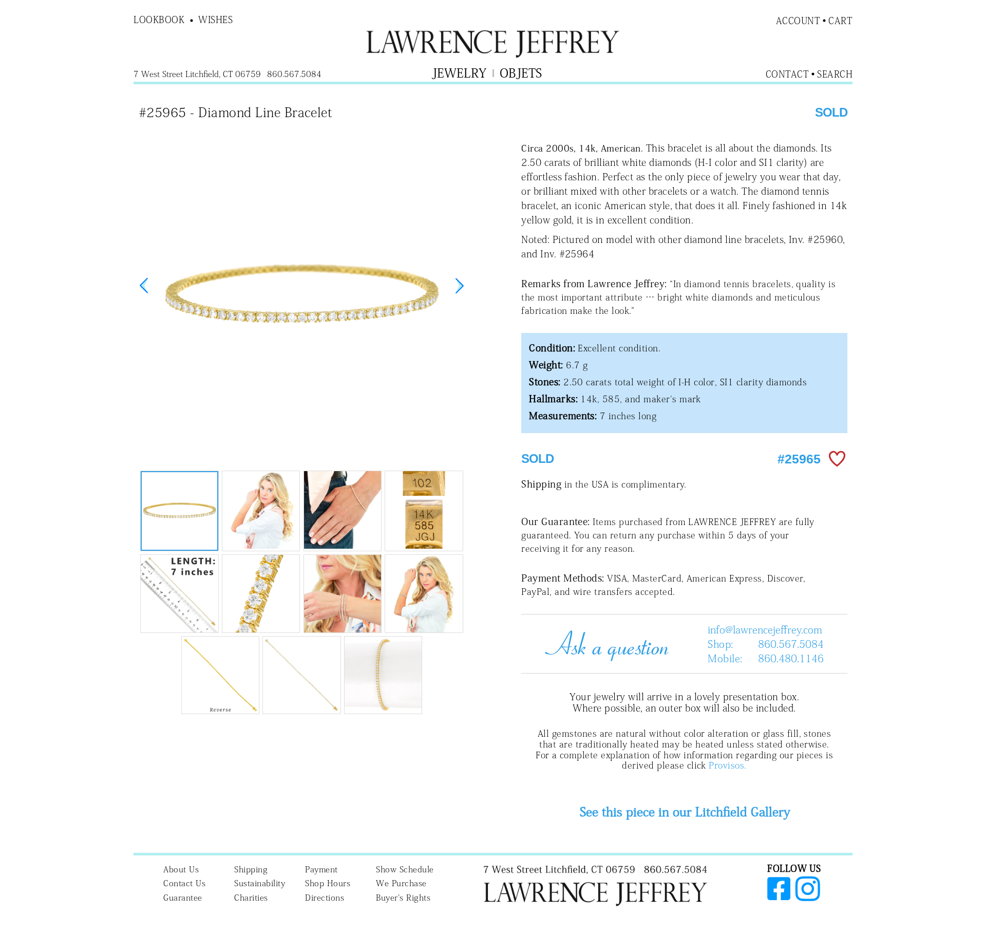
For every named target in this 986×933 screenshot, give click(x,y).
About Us (181, 869)
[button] (459, 285)
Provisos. (727, 765)
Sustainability (259, 883)
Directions (324, 897)
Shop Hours (327, 883)
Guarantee (182, 897)
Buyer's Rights (403, 897)
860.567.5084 (791, 644)
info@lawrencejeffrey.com (765, 629)
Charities (251, 897)
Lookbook (159, 19)
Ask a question (603, 644)
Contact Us (184, 883)
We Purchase (401, 883)
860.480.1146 (791, 658)
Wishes (215, 19)
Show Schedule (405, 869)
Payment (321, 869)
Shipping (251, 869)
